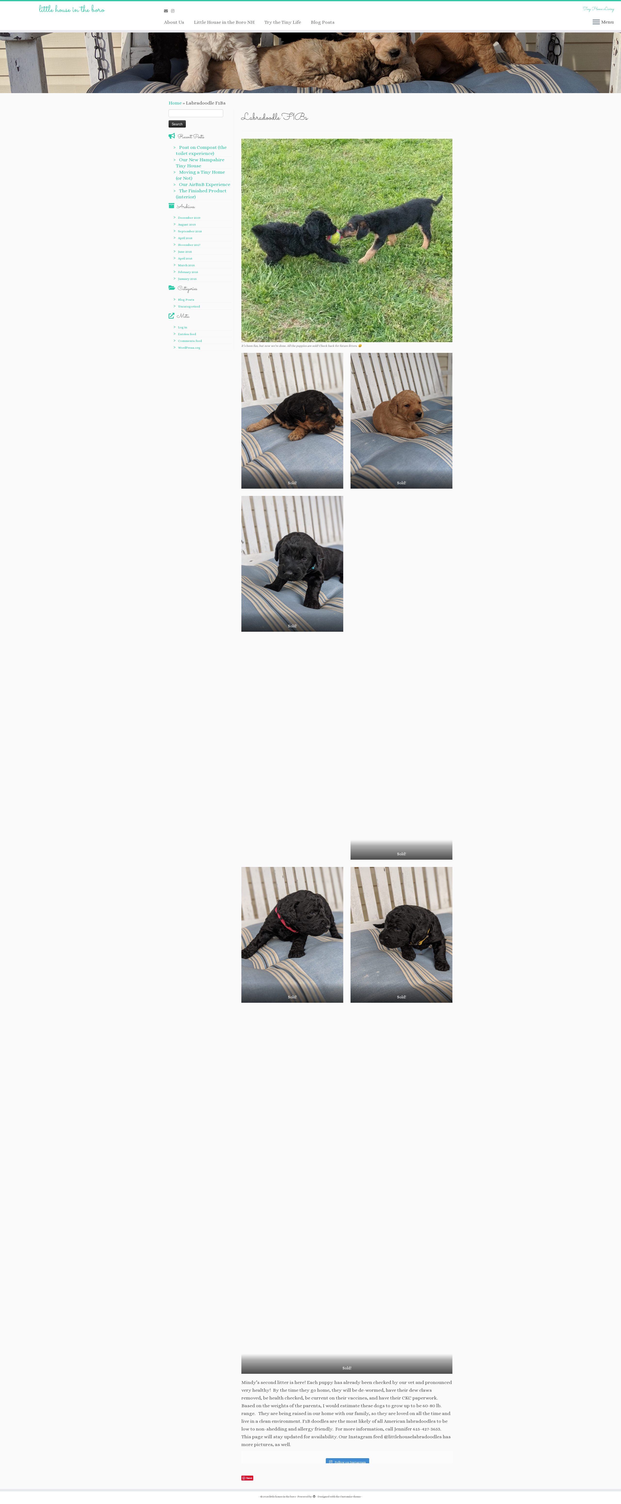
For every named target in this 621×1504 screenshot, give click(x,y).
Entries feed (187, 334)
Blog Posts (323, 22)
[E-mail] (167, 11)
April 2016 (185, 258)
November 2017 (189, 245)
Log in (182, 327)
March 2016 (186, 265)
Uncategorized (189, 306)
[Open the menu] (596, 22)
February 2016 (188, 272)
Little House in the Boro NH (224, 22)
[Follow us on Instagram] (174, 11)
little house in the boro (71, 10)
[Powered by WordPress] (314, 1495)
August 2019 (187, 224)
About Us (174, 22)
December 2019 (189, 217)
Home (175, 103)
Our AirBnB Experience (204, 184)
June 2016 (185, 251)
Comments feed (190, 341)
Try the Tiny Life (282, 22)
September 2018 (190, 231)
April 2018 (185, 238)
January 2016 (187, 279)
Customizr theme (350, 1496)
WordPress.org (189, 347)
